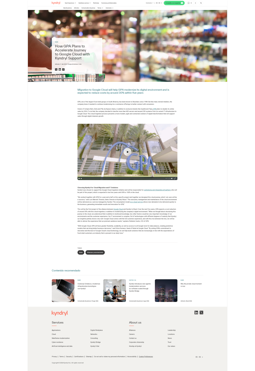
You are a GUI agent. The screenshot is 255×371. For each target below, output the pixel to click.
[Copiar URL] (63, 69)
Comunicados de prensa (88, 8)
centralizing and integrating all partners (157, 190)
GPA (154, 109)
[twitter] (201, 312)
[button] (127, 152)
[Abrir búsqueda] (201, 3)
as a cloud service (136, 202)
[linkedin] (196, 312)
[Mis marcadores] (195, 3)
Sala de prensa (67, 8)
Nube (56, 42)
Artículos (76, 8)
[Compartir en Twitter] (56, 69)
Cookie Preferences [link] (146, 357)
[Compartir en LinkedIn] (60, 69)
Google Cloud (118, 209)
